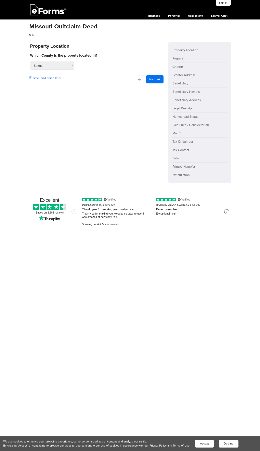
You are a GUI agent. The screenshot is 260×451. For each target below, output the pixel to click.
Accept (204, 443)
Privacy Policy (158, 445)
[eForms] (48, 9)
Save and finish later (46, 78)
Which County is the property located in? (63, 55)
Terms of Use (181, 445)
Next (152, 79)
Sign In (223, 3)
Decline (228, 443)
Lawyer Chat (219, 16)
